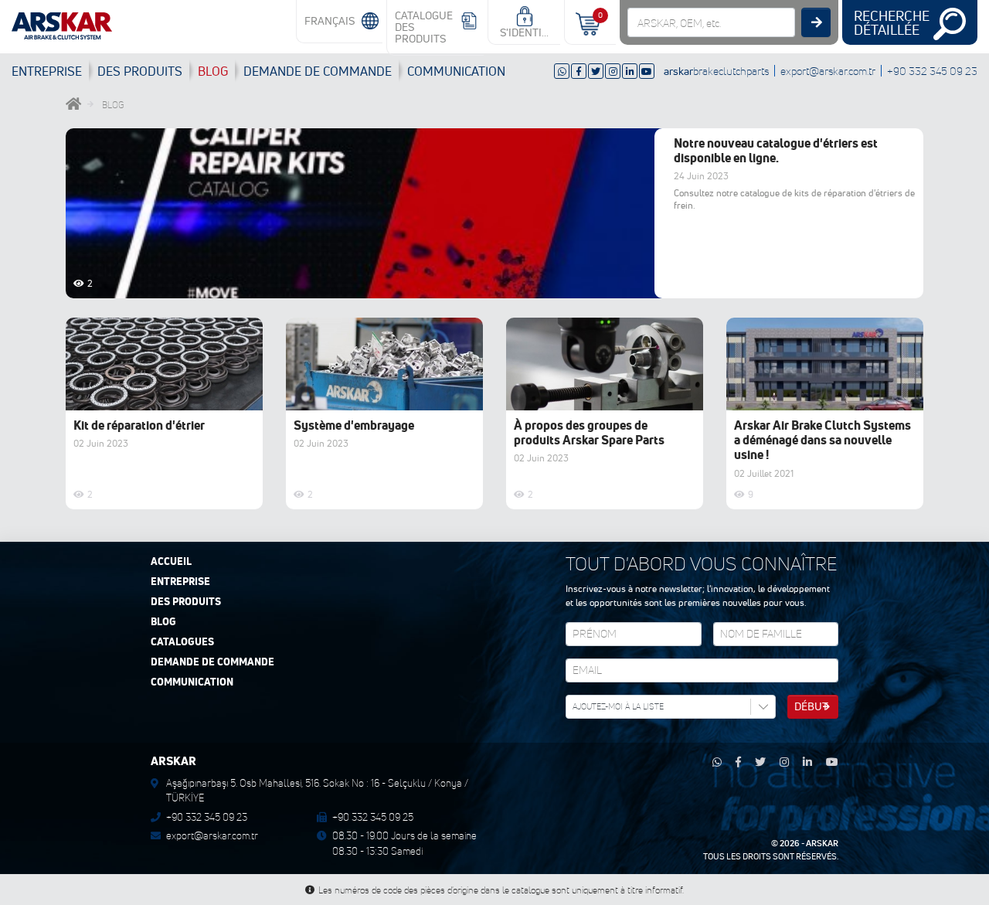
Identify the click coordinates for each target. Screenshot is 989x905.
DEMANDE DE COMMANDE (212, 662)
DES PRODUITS (139, 71)
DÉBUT (811, 706)
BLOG (213, 71)
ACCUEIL (171, 562)
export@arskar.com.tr (827, 70)
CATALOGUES (182, 642)
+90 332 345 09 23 (932, 70)
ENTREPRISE (47, 71)
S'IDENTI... (524, 32)
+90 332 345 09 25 (372, 817)
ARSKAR (822, 843)
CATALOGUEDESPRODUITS (424, 27)
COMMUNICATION (456, 71)
